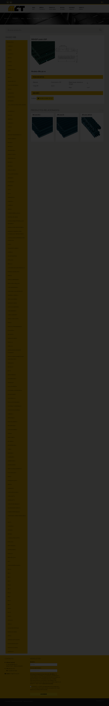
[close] (90, 333)
